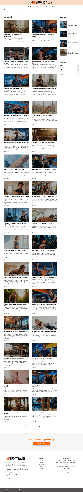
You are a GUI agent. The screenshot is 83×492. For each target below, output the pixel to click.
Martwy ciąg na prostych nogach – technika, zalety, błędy (44, 196)
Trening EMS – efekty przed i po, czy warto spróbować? (16, 115)
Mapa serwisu (22, 490)
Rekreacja (42, 6)
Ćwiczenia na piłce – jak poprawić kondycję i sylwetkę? (44, 331)
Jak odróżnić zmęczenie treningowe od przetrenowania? (73, 34)
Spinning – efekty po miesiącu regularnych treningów (44, 304)
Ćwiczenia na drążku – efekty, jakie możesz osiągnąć (43, 142)
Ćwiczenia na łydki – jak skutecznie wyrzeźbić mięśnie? (44, 412)
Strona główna (7, 11)
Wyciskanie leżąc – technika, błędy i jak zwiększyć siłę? (44, 250)
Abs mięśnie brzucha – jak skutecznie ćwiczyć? (42, 223)
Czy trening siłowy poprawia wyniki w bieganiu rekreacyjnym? (73, 24)
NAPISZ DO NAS (41, 443)
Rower (48, 6)
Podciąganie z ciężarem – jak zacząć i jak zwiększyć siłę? (44, 277)
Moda (29, 6)
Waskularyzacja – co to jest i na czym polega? (14, 169)
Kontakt (7, 481)
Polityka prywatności (10, 490)
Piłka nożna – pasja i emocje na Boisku (66, 460)
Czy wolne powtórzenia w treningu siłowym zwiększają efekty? (73, 43)
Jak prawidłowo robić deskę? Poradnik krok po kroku (16, 277)
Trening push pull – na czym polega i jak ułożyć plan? (44, 169)
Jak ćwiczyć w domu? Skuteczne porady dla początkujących (73, 52)
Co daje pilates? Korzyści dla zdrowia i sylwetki (42, 115)
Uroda (53, 6)
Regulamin (32, 490)
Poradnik (35, 6)
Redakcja (7, 478)
